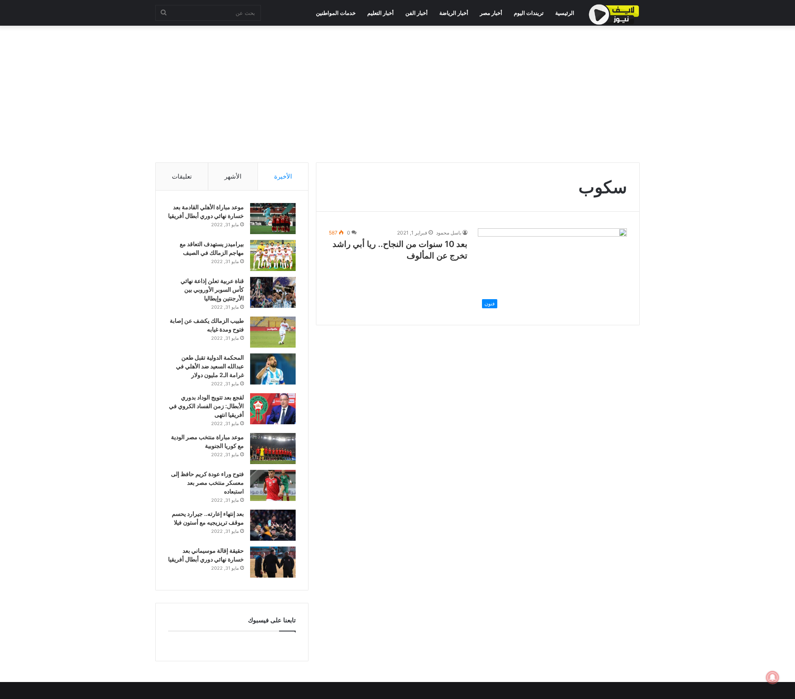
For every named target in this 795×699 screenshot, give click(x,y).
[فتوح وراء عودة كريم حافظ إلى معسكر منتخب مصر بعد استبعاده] (273, 485)
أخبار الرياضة (453, 13)
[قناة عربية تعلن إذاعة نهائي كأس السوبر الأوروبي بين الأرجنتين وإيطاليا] (273, 292)
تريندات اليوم (529, 13)
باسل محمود (448, 233)
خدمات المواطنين (336, 13)
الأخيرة (283, 176)
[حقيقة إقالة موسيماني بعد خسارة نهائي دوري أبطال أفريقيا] (273, 562)
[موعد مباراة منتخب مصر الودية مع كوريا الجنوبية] (273, 448)
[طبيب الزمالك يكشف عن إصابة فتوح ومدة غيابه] (273, 332)
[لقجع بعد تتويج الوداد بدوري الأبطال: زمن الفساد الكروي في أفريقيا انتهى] (273, 408)
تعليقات (182, 176)
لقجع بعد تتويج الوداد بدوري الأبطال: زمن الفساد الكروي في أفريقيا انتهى (206, 406)
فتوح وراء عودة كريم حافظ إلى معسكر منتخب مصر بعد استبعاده (207, 482)
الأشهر (232, 176)
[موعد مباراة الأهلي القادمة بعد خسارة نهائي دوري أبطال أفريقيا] (273, 218)
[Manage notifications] (772, 677)
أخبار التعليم (380, 13)
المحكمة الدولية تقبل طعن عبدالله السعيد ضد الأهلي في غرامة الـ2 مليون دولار (210, 366)
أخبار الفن (416, 13)
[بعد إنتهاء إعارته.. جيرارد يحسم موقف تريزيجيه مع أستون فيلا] (273, 525)
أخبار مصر (491, 13)
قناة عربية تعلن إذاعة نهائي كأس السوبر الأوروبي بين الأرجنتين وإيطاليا (212, 289)
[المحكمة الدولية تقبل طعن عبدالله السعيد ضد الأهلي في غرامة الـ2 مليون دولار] (273, 369)
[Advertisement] (397, 92)
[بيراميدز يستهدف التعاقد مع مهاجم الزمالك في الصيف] (273, 255)
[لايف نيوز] (614, 14)
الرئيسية (564, 13)
